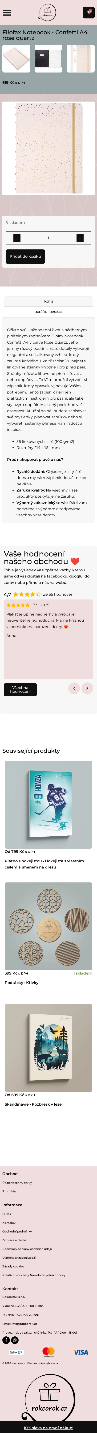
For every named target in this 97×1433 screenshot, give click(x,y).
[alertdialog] (48, 1427)
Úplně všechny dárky (17, 1183)
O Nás (6, 1214)
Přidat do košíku (25, 256)
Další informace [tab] (49, 312)
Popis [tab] (48, 301)
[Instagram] (15, 1340)
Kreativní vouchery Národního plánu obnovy (33, 1275)
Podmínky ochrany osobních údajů (27, 1249)
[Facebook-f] (6, 1340)
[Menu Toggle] (7, 12)
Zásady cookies (13, 1266)
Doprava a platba (14, 1240)
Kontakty (9, 1222)
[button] (74, 688)
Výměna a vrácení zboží (19, 1257)
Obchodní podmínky (17, 1231)
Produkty (9, 1191)
